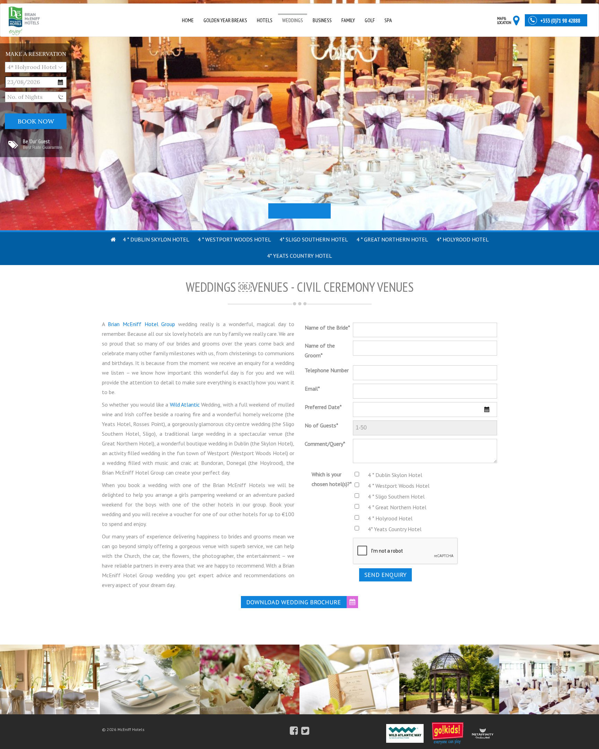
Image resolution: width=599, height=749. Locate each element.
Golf (370, 20)
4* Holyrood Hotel (462, 239)
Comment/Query (325, 443)
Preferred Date (323, 406)
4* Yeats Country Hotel (299, 255)
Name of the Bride (327, 327)
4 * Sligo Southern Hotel (396, 496)
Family (348, 20)
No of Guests (321, 425)
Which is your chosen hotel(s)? (332, 479)
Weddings (292, 20)
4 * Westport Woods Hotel (234, 239)
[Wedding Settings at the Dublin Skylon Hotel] (150, 675)
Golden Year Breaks (225, 20)
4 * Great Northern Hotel (392, 239)
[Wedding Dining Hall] (549, 675)
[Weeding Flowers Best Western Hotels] (249, 675)
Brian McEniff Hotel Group (141, 324)
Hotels (264, 20)
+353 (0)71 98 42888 (560, 20)
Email (312, 388)
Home (188, 20)
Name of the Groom (320, 350)
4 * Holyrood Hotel (390, 518)
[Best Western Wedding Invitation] (349, 675)
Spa (388, 20)
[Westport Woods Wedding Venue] (449, 675)
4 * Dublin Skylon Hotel (156, 239)
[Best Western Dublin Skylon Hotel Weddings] (50, 675)
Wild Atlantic (185, 404)
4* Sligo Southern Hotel (313, 239)
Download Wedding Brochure (293, 602)
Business (322, 20)
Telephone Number (327, 370)
